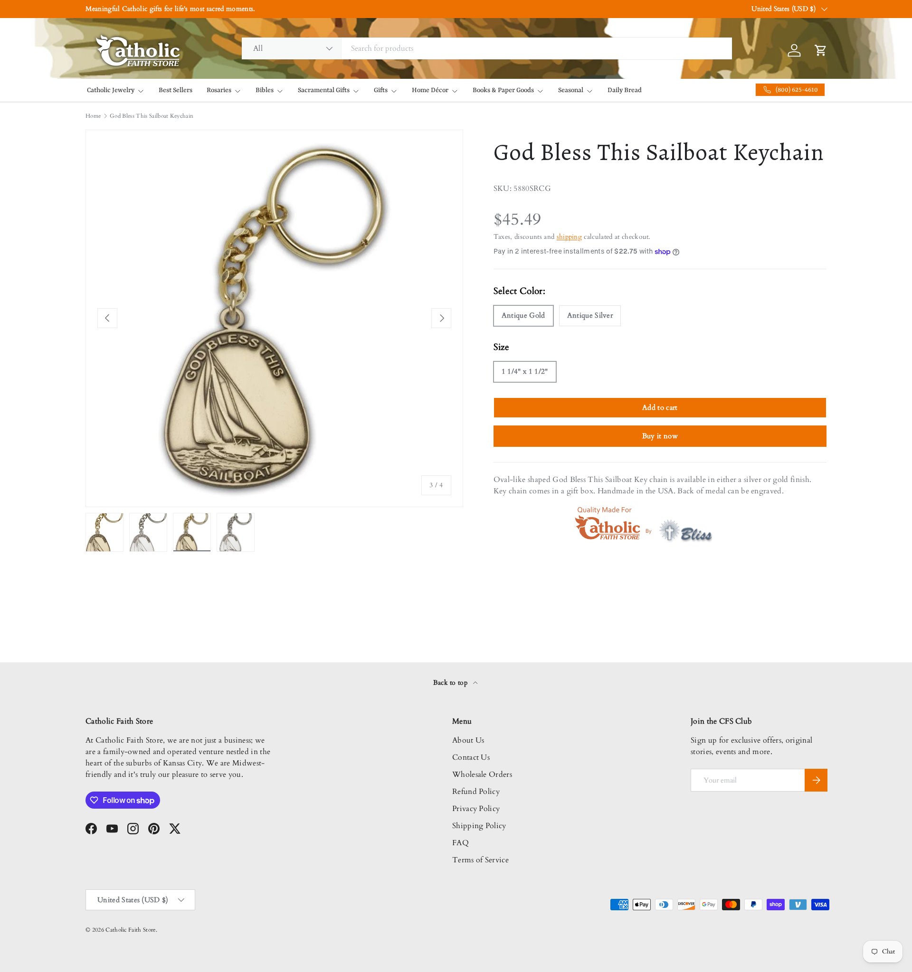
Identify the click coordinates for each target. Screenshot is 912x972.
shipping (569, 236)
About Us (468, 740)
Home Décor (430, 90)
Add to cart (660, 407)
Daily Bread (625, 90)
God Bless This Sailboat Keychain (151, 116)
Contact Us (471, 757)
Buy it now (660, 436)
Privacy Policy (476, 808)
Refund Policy (476, 791)
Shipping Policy (479, 826)
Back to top (451, 682)
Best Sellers (175, 90)
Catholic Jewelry (110, 90)
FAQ (460, 843)
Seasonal (570, 90)
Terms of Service (480, 860)
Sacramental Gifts (324, 90)
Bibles (265, 90)
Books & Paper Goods (503, 90)
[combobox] (487, 48)
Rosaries (219, 90)
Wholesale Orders (482, 774)
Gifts (381, 90)
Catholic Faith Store (130, 930)
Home (93, 116)
